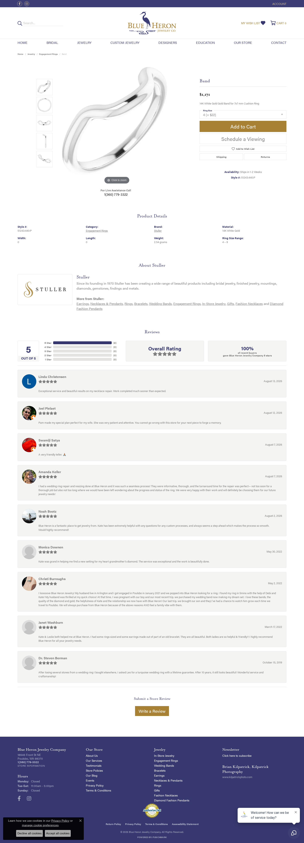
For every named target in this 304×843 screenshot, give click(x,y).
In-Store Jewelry (214, 303)
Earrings (83, 303)
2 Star (47, 355)
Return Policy (113, 824)
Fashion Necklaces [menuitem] (166, 795)
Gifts (230, 303)
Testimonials (94, 765)
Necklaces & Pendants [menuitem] (168, 780)
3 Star (47, 351)
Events (90, 780)
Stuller (158, 231)
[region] (117, 123)
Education (205, 42)
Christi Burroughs (52, 578)
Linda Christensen (52, 376)
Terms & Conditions (98, 790)
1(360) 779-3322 (116, 194)
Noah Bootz (47, 511)
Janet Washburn (50, 622)
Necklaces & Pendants (106, 303)
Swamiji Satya (49, 440)
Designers (167, 42)
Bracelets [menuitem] (160, 770)
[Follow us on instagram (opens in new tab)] (26, 3)
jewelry (31, 54)
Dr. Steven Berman (52, 658)
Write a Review (152, 711)
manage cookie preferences (40, 825)
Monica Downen (50, 547)
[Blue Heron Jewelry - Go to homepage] (152, 23)
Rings (128, 303)
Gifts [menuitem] (157, 790)
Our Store (243, 42)
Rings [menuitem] (157, 785)
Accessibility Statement (185, 824)
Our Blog (91, 775)
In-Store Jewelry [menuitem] (164, 755)
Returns (265, 157)
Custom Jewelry (124, 42)
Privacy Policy (95, 785)
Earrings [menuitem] (159, 775)
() (114, 343)
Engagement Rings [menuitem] (166, 760)
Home (23, 42)
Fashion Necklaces (249, 303)
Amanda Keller (49, 471)
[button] (279, 3)
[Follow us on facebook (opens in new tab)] (19, 3)
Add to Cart (243, 126)
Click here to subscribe (236, 755)
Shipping (221, 157)
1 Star (48, 359)
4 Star (47, 347)
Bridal (52, 42)
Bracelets (141, 303)
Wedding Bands (160, 303)
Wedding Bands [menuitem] (164, 765)
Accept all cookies (57, 833)
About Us (92, 755)
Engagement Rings (48, 54)
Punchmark (160, 837)
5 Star (47, 343)
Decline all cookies (29, 833)
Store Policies (94, 770)
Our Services (94, 760)
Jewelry (84, 42)
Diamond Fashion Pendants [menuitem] (171, 800)
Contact (278, 42)
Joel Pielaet (47, 408)
